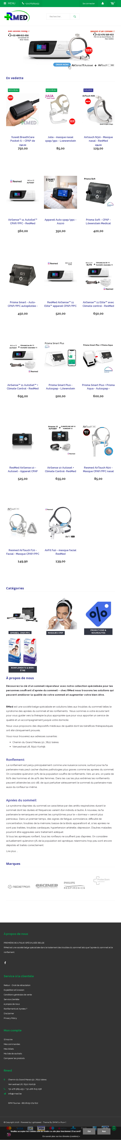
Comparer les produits (14, 1058)
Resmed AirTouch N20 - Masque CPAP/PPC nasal (98, 469)
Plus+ (62, 1122)
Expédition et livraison (14, 990)
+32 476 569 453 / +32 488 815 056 (25, 1089)
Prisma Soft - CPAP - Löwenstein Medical (98, 221)
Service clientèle (11, 999)
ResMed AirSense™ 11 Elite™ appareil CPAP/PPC (60, 304)
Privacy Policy (10, 1018)
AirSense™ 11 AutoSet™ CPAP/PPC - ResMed (22, 221)
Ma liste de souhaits (13, 1053)
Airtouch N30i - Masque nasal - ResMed (98, 139)
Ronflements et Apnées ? (15, 1009)
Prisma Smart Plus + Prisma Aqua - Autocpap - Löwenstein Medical (98, 387)
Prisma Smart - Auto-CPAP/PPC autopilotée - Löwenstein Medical (23, 304)
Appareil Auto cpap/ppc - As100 (60, 221)
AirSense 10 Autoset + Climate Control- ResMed (60, 469)
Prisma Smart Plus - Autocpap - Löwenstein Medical (60, 387)
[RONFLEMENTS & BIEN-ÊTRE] (22, 650)
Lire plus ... (12, 851)
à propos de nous (12, 1004)
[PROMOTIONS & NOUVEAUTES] (98, 612)
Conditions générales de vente (18, 994)
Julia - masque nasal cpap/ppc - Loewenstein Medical (60, 139)
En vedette (14, 78)
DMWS (55, 1122)
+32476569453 (32, 3)
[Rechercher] (74, 16)
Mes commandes (12, 1044)
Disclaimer (9, 1013)
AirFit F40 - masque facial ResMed (60, 552)
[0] (112, 3)
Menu (11, 3)
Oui (89, 1131)
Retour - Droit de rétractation (17, 985)
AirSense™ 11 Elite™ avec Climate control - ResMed (98, 304)
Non (104, 1131)
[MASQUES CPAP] (60, 612)
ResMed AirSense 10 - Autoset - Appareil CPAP (23, 469)
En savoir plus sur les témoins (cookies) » (61, 1136)
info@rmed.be (15, 1094)
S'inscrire (8, 1039)
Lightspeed (36, 1122)
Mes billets (9, 1049)
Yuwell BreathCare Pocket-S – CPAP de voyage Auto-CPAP (22, 139)
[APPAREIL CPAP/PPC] (22, 612)
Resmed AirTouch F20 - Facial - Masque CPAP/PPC (22, 552)
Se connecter (89, 3)
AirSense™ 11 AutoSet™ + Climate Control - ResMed (23, 387)
